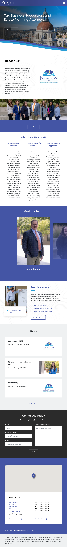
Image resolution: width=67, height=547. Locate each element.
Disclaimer (30, 530)
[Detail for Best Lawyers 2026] (33, 346)
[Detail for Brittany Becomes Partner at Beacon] (33, 367)
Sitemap (22, 530)
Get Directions (39, 519)
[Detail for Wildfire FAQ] (33, 388)
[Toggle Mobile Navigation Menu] (64, 3)
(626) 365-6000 (16, 512)
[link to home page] (8, 3)
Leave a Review (14, 519)
